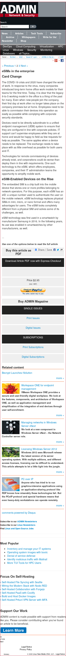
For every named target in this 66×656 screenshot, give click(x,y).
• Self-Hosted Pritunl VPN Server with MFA (23, 599)
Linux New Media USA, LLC (43, 654)
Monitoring (46, 50)
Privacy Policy (26, 649)
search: (3, 22)
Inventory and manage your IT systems (29, 548)
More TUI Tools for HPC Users (24, 562)
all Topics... (25, 53)
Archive (10, 37)
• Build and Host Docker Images (18, 596)
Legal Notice (26, 646)
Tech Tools (37, 33)
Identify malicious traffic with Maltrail (27, 559)
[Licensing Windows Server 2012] (11, 452)
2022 (21, 57)
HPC (60, 46)
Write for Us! (49, 37)
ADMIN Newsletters (27, 521)
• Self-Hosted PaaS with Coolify (17, 592)
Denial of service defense (21, 555)
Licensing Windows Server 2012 (39, 449)
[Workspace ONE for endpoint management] (11, 388)
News (5, 33)
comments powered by (19, 512)
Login (62, 57)
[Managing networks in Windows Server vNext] (11, 427)
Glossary (6, 654)
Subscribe (55, 33)
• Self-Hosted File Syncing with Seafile (21, 582)
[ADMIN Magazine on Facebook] (62, 60)
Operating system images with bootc (27, 552)
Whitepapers (28, 37)
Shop (23, 40)
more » (60, 378)
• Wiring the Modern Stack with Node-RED (23, 585)
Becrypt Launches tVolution (17, 372)
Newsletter (7, 40)
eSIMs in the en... (48, 57)
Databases (9, 53)
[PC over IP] (11, 484)
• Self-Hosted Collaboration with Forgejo (22, 589)
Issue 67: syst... (32, 57)
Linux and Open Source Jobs (19, 528)
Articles (19, 33)
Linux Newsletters (26, 524)
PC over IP (27, 479)
